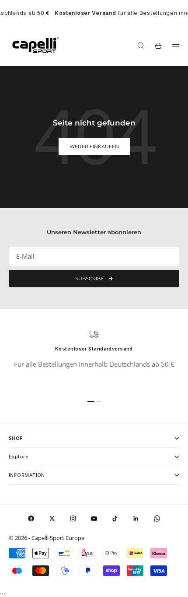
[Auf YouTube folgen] (94, 518)
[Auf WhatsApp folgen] (156, 518)
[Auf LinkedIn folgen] (135, 518)
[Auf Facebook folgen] (31, 518)
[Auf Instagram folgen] (73, 518)
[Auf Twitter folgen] (52, 518)
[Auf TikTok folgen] (114, 518)
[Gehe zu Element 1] (90, 401)
